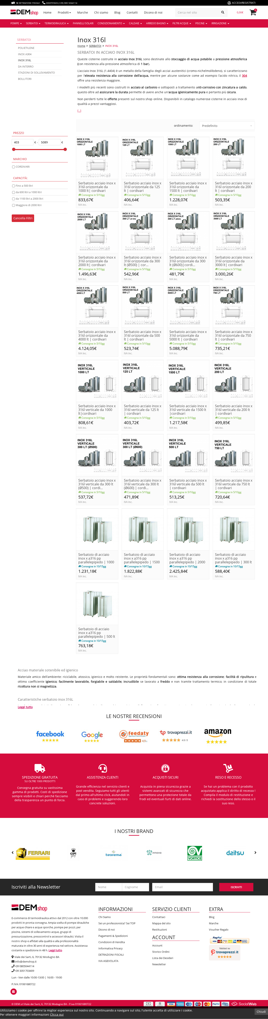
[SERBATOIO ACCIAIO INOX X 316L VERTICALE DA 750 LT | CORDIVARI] (234, 455)
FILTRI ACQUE (181, 23)
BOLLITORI (25, 79)
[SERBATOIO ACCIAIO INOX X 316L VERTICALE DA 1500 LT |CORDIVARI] (188, 381)
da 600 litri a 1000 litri (29, 192)
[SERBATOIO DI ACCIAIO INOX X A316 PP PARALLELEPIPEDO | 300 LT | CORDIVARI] (234, 529)
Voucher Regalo (218, 929)
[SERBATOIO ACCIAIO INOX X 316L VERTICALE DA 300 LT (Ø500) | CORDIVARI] (97, 455)
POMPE (15, 23)
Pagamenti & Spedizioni (113, 936)
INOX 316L (111, 46)
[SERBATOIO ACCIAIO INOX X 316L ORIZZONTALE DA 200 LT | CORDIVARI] (234, 158)
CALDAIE (134, 23)
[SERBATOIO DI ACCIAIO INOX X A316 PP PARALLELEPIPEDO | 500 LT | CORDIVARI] (97, 604)
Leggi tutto (25, 707)
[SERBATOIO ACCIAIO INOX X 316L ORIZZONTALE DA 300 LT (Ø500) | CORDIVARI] (143, 232)
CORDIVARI (23, 166)
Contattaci (158, 917)
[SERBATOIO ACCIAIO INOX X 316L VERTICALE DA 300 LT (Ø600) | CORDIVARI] (143, 455)
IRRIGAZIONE (219, 23)
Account (157, 945)
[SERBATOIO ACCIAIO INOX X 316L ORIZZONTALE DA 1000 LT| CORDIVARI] (97, 158)
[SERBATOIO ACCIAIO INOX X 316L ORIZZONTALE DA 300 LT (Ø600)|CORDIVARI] (188, 232)
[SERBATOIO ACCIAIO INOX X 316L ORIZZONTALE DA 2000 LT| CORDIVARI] (97, 232)
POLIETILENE (26, 48)
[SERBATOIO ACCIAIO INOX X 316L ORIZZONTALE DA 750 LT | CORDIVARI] (234, 306)
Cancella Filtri (22, 218)
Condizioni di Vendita (111, 942)
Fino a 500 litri (24, 185)
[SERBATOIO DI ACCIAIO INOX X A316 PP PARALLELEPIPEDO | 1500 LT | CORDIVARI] (143, 529)
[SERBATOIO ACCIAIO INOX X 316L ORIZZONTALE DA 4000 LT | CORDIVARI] (97, 306)
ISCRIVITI (236, 887)
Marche (213, 923)
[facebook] (13, 991)
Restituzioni (159, 929)
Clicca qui (57, 1014)
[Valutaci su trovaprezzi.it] (224, 952)
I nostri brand (134, 831)
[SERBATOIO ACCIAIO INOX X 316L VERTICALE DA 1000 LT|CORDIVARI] (97, 381)
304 (244, 76)
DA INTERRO (26, 66)
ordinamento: (183, 126)
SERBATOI (32, 23)
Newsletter (159, 964)
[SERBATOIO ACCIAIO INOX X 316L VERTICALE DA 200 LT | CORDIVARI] (234, 381)
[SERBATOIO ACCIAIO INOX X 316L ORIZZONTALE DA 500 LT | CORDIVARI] (143, 306)
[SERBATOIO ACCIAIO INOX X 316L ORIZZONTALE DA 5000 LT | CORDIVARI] (188, 306)
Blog (211, 917)
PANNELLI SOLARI (83, 23)
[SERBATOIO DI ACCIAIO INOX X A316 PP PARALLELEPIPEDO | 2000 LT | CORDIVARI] (188, 529)
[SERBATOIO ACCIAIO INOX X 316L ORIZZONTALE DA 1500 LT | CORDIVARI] (188, 158)
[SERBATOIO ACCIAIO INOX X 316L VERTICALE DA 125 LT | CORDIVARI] (143, 381)
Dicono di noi (106, 929)
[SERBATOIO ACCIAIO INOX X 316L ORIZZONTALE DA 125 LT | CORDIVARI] (143, 158)
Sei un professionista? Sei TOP (116, 923)
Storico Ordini (160, 952)
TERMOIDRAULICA (56, 23)
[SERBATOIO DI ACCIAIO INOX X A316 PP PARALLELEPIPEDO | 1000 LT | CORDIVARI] (97, 529)
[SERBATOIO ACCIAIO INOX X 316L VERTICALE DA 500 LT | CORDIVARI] (188, 455)
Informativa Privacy (110, 948)
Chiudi (261, 1012)
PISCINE (200, 23)
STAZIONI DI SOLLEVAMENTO (36, 72)
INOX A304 (24, 54)
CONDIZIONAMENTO (110, 23)
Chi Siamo (104, 917)
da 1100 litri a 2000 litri (29, 198)
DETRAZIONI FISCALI (111, 955)
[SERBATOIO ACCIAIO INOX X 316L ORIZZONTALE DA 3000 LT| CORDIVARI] (234, 232)
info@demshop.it (26, 961)
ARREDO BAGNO (156, 23)
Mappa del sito (161, 923)
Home (81, 46)
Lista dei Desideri (162, 958)
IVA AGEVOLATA (108, 961)
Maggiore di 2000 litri (28, 205)
